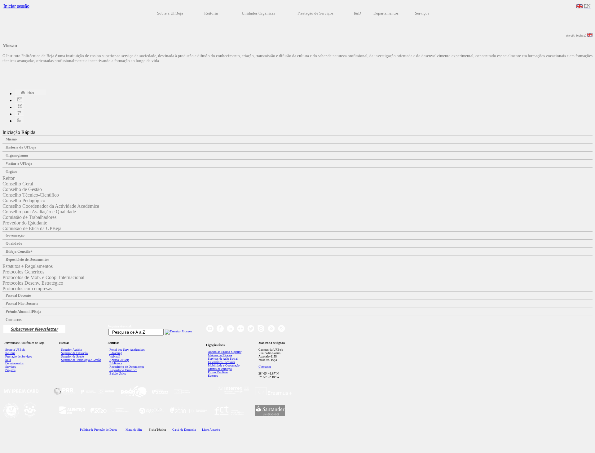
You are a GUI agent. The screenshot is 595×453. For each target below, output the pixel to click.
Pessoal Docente (18, 295)
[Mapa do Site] (19, 120)
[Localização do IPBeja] (19, 107)
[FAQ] (19, 114)
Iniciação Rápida (18, 132)
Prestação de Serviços (18, 356)
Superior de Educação (74, 353)
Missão (11, 139)
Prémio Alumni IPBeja (23, 311)
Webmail (114, 356)
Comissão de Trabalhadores (29, 217)
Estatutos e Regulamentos (27, 266)
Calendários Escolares (221, 362)
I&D (8, 360)
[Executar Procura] (178, 331)
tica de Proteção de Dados (98, 429)
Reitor (8, 178)
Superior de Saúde (72, 356)
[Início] (30, 93)
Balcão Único (117, 373)
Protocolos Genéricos (23, 271)
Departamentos (14, 363)
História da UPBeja (21, 147)
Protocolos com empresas (27, 288)
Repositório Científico (123, 370)
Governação (15, 235)
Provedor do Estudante (24, 222)
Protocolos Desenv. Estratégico (32, 283)
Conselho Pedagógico (23, 200)
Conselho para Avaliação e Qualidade (39, 211)
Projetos (10, 370)
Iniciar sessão (16, 6)
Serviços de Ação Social (223, 358)
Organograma (17, 155)
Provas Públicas (218, 372)
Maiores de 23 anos (220, 355)
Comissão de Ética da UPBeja (31, 228)
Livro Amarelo (211, 429)
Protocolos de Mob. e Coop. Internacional (43, 277)
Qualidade (14, 243)
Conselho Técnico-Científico (30, 195)
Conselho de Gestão (22, 189)
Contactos (14, 320)
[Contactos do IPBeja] (19, 100)
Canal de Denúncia (184, 429)
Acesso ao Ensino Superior (224, 351)
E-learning (115, 353)
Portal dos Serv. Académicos (127, 349)
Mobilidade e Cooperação (224, 365)
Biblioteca (115, 363)
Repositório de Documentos (27, 259)
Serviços (10, 366)
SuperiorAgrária (71, 349)
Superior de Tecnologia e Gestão (81, 360)
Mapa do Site (134, 429)
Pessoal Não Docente (22, 303)
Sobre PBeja (15, 349)
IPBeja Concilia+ (19, 251)
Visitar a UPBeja (19, 163)
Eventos (213, 375)
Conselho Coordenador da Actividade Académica (50, 206)
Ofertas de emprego (220, 369)
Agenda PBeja (119, 360)
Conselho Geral (17, 183)
